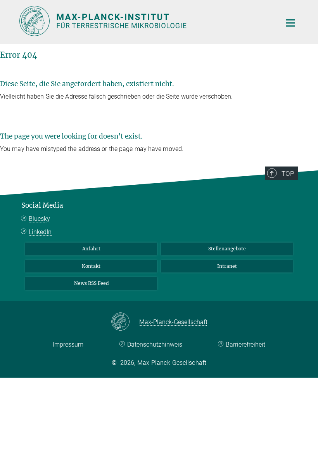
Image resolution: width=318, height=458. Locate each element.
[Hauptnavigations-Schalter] (290, 23)
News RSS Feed (91, 283)
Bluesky (39, 218)
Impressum (68, 344)
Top (288, 173)
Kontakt (91, 266)
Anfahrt (91, 249)
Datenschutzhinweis (154, 344)
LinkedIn (40, 232)
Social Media (42, 205)
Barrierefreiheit (245, 344)
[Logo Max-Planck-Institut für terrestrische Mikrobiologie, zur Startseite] (145, 21)
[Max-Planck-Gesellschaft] (125, 322)
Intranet (227, 266)
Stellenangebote (227, 249)
